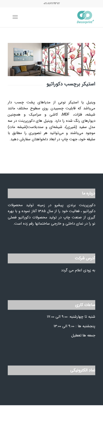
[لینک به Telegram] (34, 419)
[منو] (16, 17)
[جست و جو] (25, 17)
